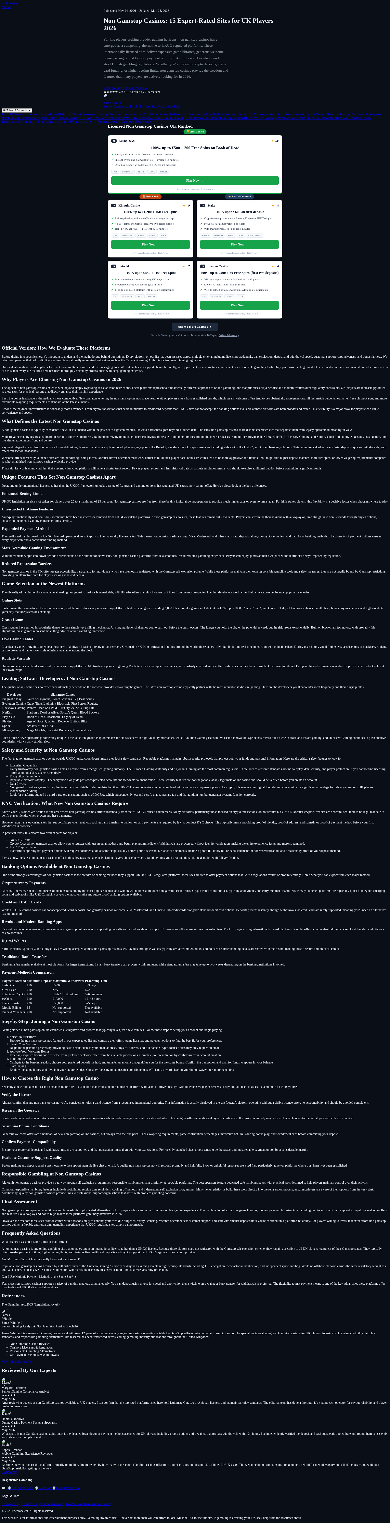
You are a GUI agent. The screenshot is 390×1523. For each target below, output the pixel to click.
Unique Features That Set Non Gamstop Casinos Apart (248, 114)
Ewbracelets (9, 3)
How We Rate (74, 1504)
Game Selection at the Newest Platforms (311, 114)
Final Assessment (80, 121)
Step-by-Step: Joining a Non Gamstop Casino (274, 118)
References (143, 121)
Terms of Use (29, 1504)
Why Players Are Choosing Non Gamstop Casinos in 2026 (109, 114)
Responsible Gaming (97, 1504)
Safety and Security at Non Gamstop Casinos (61, 118)
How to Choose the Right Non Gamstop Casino (338, 118)
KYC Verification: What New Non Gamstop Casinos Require (132, 118)
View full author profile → (19, 1361)
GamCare (43, 1488)
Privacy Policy (11, 1504)
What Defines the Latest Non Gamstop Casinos (180, 114)
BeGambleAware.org (229, 335)
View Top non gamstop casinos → (126, 88)
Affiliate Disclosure (51, 1504)
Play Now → (195, 180)
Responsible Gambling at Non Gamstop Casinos (34, 121)
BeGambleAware (21, 1488)
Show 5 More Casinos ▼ (195, 326)
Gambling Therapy (66, 1488)
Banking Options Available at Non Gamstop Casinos (208, 118)
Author (6, 7)
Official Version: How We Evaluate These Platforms (36, 114)
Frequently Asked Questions (114, 121)
